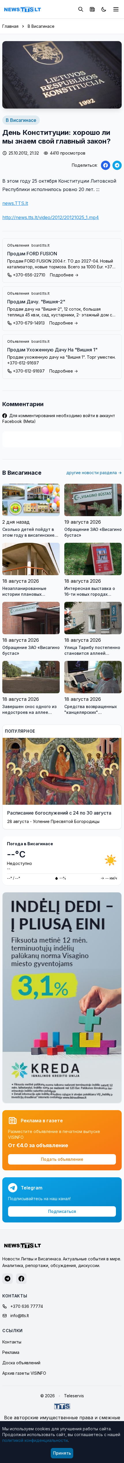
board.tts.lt (40, 245)
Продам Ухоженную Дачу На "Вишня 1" (52, 350)
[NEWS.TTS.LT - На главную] (22, 9)
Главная (10, 26)
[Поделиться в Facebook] (105, 165)
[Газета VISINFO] (92, 9)
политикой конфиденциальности (35, 1440)
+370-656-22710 (29, 274)
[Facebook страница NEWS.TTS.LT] (21, 1278)
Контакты (11, 1341)
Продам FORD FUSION (32, 253)
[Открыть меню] (116, 9)
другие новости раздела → (94, 472)
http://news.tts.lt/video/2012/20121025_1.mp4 (50, 217)
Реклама (10, 1352)
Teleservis (74, 1395)
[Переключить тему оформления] (104, 9)
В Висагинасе (41, 26)
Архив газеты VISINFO (24, 1373)
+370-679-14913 (29, 322)
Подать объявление (62, 1159)
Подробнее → (64, 274)
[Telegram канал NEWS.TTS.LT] (7, 1278)
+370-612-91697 (29, 370)
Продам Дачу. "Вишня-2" (36, 302)
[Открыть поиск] (81, 9)
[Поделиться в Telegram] (117, 165)
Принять (62, 1453)
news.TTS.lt (15, 203)
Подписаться (62, 1211)
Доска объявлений (21, 1362)
